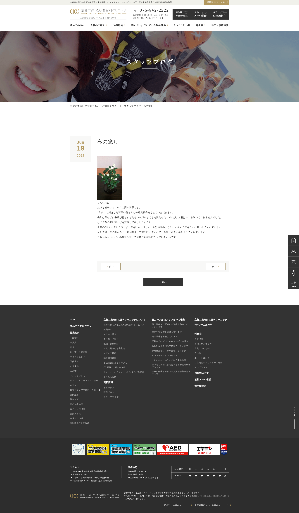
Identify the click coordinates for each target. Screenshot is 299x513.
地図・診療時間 (219, 25)
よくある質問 (110, 377)
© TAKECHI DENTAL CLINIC (214, 496)
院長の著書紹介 (111, 358)
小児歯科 (74, 366)
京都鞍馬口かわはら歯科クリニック (212, 505)
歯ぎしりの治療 (77, 409)
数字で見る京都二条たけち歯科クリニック (124, 325)
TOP (72, 319)
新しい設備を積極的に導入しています (170, 346)
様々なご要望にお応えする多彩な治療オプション (171, 365)
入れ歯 (73, 371)
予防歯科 (74, 361)
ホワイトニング (77, 385)
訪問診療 (74, 395)
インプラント (76, 376)
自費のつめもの (202, 348)
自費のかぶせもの (203, 343)
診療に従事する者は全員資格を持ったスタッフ (171, 372)
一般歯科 (74, 338)
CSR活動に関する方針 (114, 367)
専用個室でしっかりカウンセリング (169, 351)
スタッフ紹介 (110, 334)
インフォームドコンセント (165, 355)
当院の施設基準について (115, 363)
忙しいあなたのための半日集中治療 (169, 360)
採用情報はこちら (216, 2)
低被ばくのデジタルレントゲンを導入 (170, 341)
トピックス (109, 387)
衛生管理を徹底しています (165, 336)
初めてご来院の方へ (80, 326)
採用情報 (199, 386)
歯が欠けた (75, 414)
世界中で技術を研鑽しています (167, 332)
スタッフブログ (111, 397)
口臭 (72, 347)
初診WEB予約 (202, 373)
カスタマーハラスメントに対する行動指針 (124, 372)
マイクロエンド (77, 357)
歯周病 (73, 342)
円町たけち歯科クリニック (177, 505)
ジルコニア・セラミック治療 (84, 380)
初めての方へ (77, 25)
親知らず (74, 399)
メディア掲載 (110, 353)
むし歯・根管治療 (78, 352)
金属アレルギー (77, 418)
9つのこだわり (182, 25)
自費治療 (199, 339)
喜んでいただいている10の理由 (168, 319)
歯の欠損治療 (76, 404)
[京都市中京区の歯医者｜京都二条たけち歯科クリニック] (98, 11)
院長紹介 (108, 329)
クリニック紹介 (111, 339)
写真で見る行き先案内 (114, 348)
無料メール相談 (203, 379)
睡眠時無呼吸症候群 (79, 423)
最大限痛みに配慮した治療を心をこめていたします (171, 325)
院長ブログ (109, 392)
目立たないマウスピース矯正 (84, 390)
